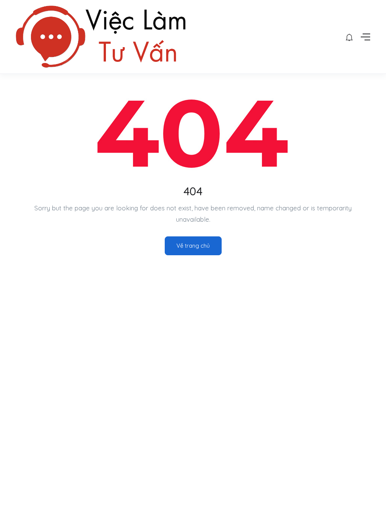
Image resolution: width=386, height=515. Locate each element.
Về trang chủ (193, 245)
